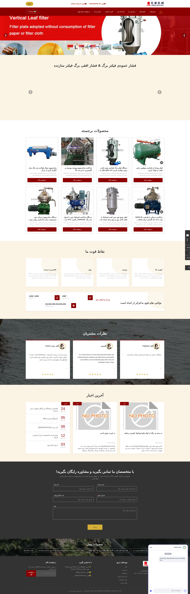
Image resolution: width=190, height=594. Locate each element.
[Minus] (151, 547)
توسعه (124, 270)
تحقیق (29, 4)
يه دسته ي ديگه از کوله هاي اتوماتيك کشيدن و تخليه (143, 433)
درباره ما (124, 570)
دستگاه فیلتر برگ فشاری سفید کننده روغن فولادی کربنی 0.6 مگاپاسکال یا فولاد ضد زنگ (113, 170)
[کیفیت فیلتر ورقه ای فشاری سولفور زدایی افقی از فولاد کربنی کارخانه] (148, 151)
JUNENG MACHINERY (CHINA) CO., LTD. (102, 591)
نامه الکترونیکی (58, 495)
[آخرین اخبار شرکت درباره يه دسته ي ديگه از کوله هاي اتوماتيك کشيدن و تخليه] (142, 416)
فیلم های (142, 11)
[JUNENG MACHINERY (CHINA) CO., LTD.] (155, 3)
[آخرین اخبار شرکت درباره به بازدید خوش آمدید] (95, 416)
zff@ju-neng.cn (76, 4)
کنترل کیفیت (109, 11)
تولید (90, 270)
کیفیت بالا (158, 270)
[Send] (151, 591)
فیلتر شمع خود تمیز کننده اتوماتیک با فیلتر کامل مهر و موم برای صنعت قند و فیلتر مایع (112, 219)
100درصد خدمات (50, 270)
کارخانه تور (120, 11)
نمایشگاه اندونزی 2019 (50, 418)
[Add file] (185, 591)
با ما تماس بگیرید (122, 576)
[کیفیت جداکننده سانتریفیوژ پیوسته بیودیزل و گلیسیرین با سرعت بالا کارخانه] (77, 151)
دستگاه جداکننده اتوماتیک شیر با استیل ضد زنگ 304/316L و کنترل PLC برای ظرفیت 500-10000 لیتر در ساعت (78, 219)
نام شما (56, 485)
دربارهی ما (131, 11)
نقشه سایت (123, 583)
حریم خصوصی (123, 579)
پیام (54, 506)
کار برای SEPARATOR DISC (48, 427)
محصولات (152, 11)
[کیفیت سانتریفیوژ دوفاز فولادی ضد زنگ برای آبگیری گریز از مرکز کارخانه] (42, 151)
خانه (161, 11)
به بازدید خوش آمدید (107, 433)
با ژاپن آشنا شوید (52, 445)
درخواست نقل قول (84, 11)
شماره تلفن (100, 495)
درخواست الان (148, 180)
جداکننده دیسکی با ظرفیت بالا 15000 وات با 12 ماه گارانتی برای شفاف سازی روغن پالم (149, 219)
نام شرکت (100, 485)
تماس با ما (97, 11)
